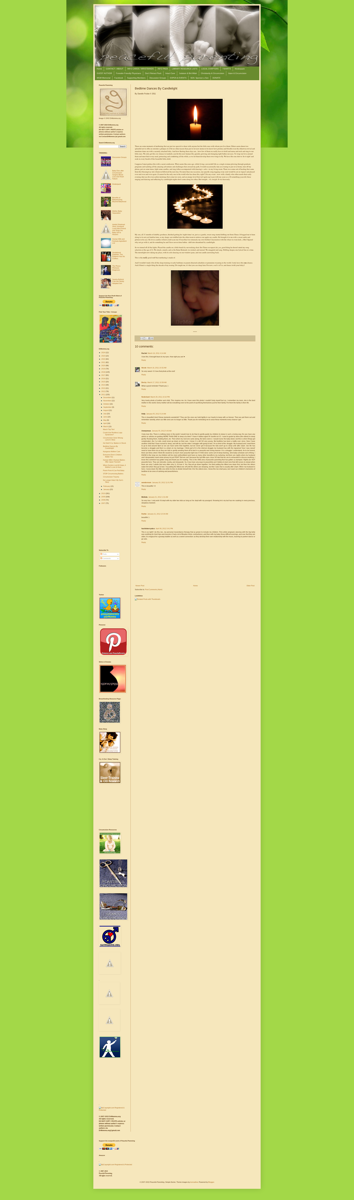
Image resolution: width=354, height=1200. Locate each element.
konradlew (194, 1182)
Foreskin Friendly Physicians (128, 73)
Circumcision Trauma (111, 477)
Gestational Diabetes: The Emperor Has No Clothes (118, 256)
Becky (144, 382)
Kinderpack (240, 69)
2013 (103, 388)
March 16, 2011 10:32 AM (156, 368)
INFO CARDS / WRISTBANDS (140, 69)
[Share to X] (146, 338)
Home (99, 69)
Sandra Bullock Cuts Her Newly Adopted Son (118, 281)
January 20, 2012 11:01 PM (162, 483)
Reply (143, 360)
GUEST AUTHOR (104, 73)
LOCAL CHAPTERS (209, 69)
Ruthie (144, 514)
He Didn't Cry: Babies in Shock (114, 443)
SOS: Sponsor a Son (199, 78)
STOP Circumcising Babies (113, 474)
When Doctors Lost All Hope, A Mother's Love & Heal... (114, 466)
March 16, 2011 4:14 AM (157, 353)
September (107, 407)
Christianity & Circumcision (212, 73)
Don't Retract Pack (153, 73)
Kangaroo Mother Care (111, 452)
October (106, 404)
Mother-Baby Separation (117, 212)
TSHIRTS (226, 69)
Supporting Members (136, 78)
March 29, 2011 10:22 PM (160, 397)
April (105, 423)
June (105, 417)
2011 (103, 395)
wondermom (146, 483)
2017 (103, 375)
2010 (103, 493)
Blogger (211, 1182)
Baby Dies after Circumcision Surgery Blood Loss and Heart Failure (118, 175)
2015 (103, 382)
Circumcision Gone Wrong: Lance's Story (113, 439)
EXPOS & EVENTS (178, 78)
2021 (103, 362)
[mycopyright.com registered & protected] (113, 1110)
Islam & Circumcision (237, 73)
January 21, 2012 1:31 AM (158, 497)
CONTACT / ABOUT (114, 69)
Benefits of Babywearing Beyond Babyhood (119, 200)
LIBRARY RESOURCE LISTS (184, 69)
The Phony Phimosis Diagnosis (116, 268)
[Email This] (141, 338)
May (105, 420)
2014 (103, 385)
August (106, 410)
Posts (104, 554)
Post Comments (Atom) (153, 590)
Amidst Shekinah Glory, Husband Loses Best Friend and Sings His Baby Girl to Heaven (119, 229)
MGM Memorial (103, 78)
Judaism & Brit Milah (188, 73)
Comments (106, 558)
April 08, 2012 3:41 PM (164, 529)
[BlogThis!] (144, 338)
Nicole (143, 368)
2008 (103, 500)
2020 (103, 366)
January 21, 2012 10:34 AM (157, 514)
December (107, 397)
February (106, 486)
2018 (103, 372)
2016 (103, 379)
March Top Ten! (108, 429)
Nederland (145, 397)
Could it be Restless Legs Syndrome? (112, 434)
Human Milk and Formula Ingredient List (119, 241)
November (107, 401)
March (105, 427)
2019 (103, 369)
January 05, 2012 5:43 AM (161, 431)
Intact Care (170, 73)
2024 (103, 353)
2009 (103, 497)
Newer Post (140, 586)
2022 (103, 359)
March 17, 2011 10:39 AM (156, 382)
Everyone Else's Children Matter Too (112, 456)
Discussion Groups (157, 78)
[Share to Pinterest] (152, 338)
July (105, 414)
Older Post (250, 586)
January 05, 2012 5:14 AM (156, 414)
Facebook (118, 78)
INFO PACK (163, 69)
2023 (103, 356)
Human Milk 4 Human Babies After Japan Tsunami (114, 461)
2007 (103, 503)
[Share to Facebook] (149, 338)
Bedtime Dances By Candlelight (110, 447)
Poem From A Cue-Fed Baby (113, 470)
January (106, 489)
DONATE (216, 78)
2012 (103, 391)
